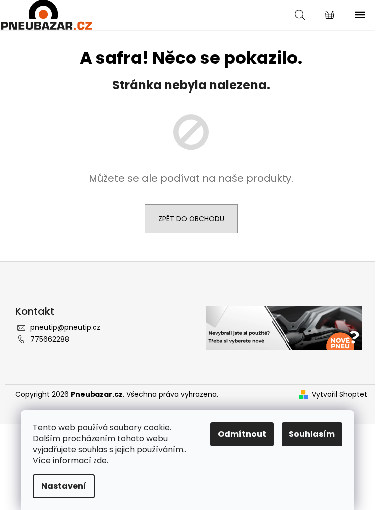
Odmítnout (242, 434)
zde (100, 460)
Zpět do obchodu (191, 219)
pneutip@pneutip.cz (65, 327)
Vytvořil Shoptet (339, 394)
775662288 (49, 339)
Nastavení (63, 486)
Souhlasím (312, 434)
